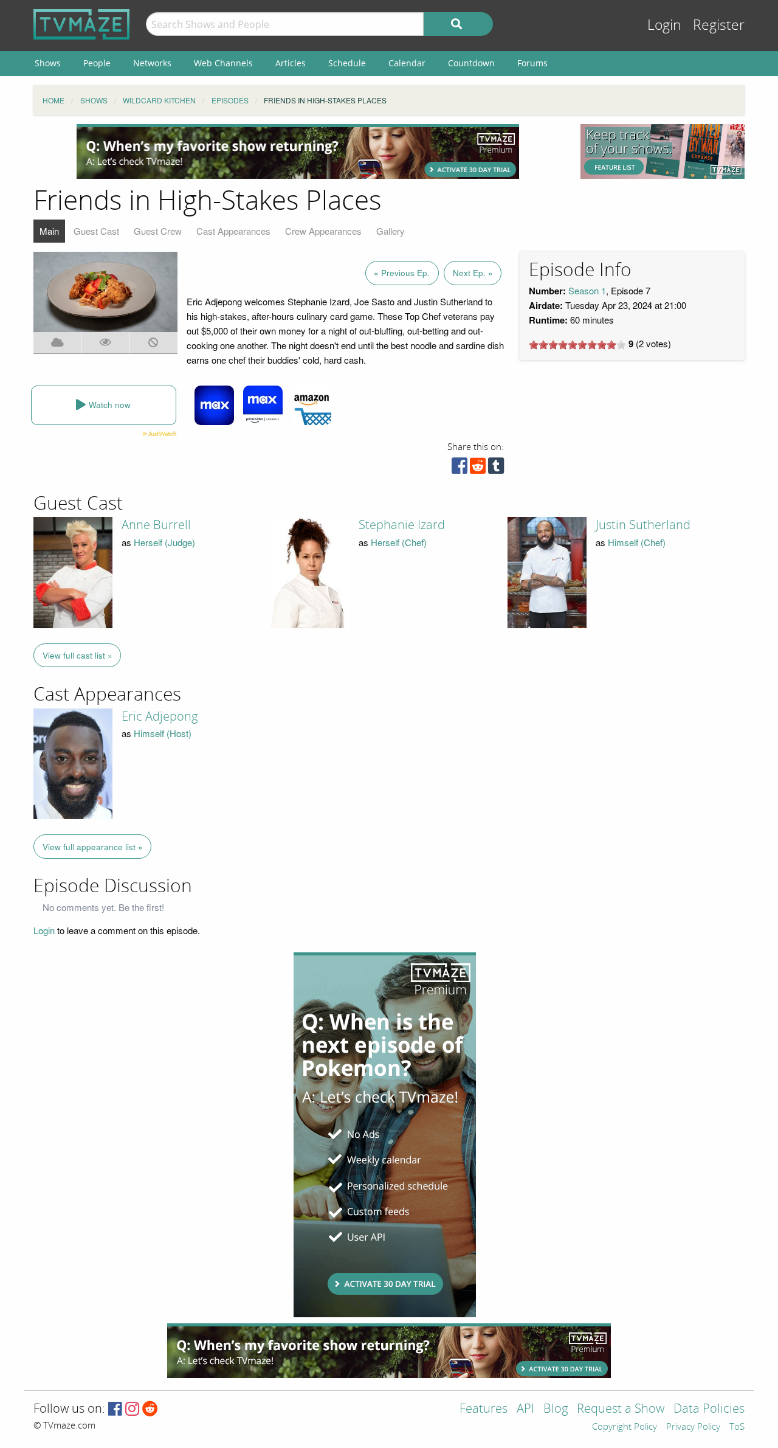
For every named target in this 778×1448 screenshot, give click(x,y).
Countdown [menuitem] (471, 63)
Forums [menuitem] (532, 63)
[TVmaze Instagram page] (132, 1409)
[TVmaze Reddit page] (150, 1409)
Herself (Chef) (399, 542)
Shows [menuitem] (48, 63)
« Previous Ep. (402, 273)
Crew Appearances (323, 230)
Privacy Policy (693, 1427)
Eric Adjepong (160, 716)
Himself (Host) (162, 733)
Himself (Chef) (637, 542)
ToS (737, 1427)
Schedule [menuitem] (347, 63)
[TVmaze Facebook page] (115, 1409)
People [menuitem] (97, 63)
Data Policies (709, 1409)
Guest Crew (158, 230)
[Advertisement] (298, 151)
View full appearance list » (93, 847)
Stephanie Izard (402, 525)
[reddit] (478, 468)
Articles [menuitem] (290, 63)
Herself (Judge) (164, 542)
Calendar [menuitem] (406, 63)
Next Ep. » (473, 273)
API (525, 1409)
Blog (555, 1409)
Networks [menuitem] (152, 63)
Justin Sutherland (643, 525)
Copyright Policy (624, 1427)
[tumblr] (496, 468)
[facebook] (459, 468)
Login (664, 25)
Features (484, 1409)
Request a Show (620, 1409)
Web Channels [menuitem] (223, 63)
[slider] (577, 345)
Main (49, 230)
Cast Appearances (233, 230)
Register (719, 25)
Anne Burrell (156, 525)
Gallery (390, 230)
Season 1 (587, 290)
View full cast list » (77, 655)
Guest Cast (96, 230)
